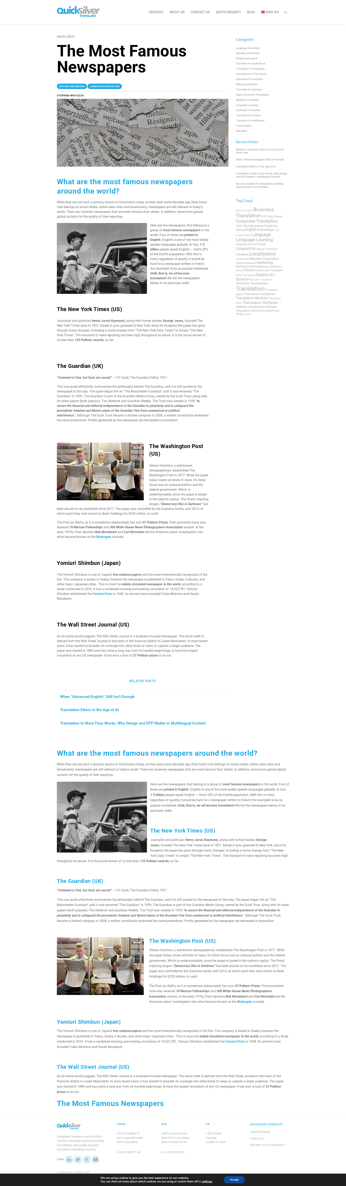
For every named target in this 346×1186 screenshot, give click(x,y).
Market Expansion (246, 262)
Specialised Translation (249, 79)
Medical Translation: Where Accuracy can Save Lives (260, 151)
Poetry (239, 270)
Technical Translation (248, 110)
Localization (242, 259)
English (250, 230)
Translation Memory (252, 298)
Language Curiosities (248, 48)
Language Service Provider (251, 244)
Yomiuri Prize (102, 594)
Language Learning (247, 105)
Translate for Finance (248, 115)
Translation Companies (260, 294)
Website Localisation (248, 53)
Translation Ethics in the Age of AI (89, 710)
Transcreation (244, 125)
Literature (242, 254)
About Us (177, 12)
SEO (272, 275)
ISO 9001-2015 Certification (267, 1145)
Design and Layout (246, 58)
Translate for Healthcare (250, 120)
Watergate (103, 537)
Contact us (200, 12)
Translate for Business (249, 89)
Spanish (242, 279)
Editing (240, 229)
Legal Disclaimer (260, 1132)
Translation (250, 288)
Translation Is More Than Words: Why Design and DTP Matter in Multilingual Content (133, 723)
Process (248, 270)
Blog (251, 12)
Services (156, 12)
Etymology (265, 230)
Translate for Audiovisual (250, 63)
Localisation (262, 254)
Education (241, 130)
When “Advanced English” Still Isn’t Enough (97, 696)
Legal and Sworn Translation (252, 94)
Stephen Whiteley (70, 95)
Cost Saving (244, 226)
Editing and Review (246, 84)
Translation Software (260, 302)
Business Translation (255, 212)
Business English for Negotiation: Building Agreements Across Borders (260, 185)
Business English (244, 210)
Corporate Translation (257, 221)
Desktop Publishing (265, 225)
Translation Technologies (250, 68)
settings (207, 1181)
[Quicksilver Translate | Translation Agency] (78, 15)
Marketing (265, 263)
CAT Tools (267, 216)
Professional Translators (269, 270)
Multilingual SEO (246, 266)
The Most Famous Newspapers (110, 1103)
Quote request (228, 12)
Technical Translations (252, 283)
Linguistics (245, 248)
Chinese (278, 216)
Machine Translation (247, 99)
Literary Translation (267, 248)
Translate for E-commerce (251, 73)
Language (261, 234)
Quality (262, 274)
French (247, 235)
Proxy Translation (245, 275)
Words (248, 314)
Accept (234, 1180)
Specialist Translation (261, 279)
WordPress (258, 310)
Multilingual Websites (269, 266)
